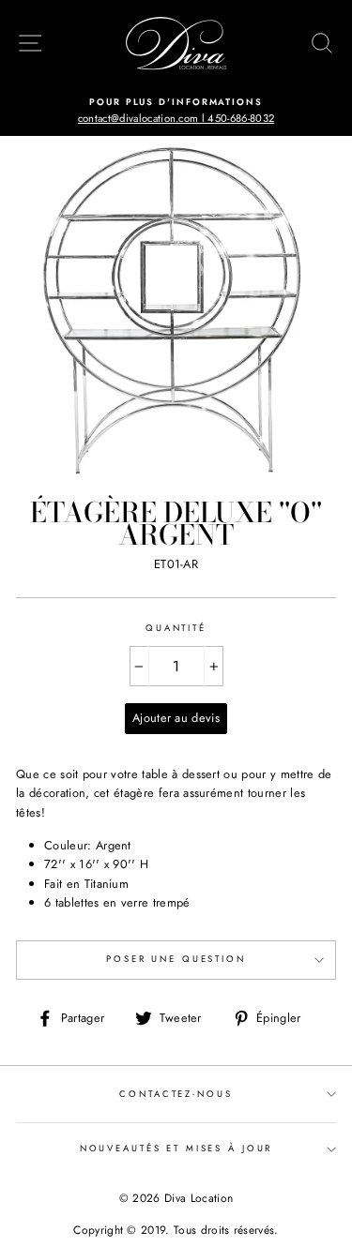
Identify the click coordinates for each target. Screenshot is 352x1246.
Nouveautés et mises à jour (176, 1148)
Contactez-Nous (175, 1094)
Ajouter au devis (176, 718)
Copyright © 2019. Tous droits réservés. (175, 1230)
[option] (176, 111)
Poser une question (176, 959)
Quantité (176, 628)
